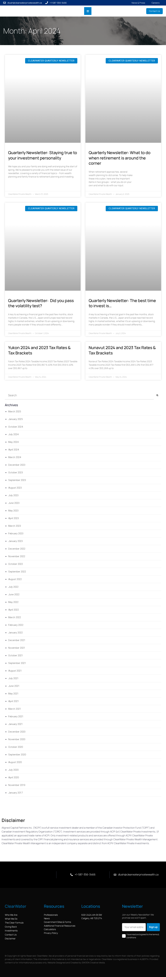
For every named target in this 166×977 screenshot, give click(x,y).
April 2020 (13, 777)
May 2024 (13, 442)
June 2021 (13, 686)
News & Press (138, 2)
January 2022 (15, 632)
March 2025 (14, 411)
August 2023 (15, 488)
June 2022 (13, 594)
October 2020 (15, 747)
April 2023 (13, 518)
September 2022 (17, 571)
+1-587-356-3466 (58, 2)
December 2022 (16, 549)
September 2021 (17, 663)
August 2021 (15, 671)
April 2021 (13, 701)
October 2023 (15, 472)
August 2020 (15, 762)
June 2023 (13, 503)
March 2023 (14, 526)
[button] (87, 11)
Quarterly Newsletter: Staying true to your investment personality (42, 155)
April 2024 (13, 449)
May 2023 (13, 510)
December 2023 (16, 465)
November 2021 (16, 648)
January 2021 (15, 724)
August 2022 (15, 579)
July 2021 (13, 678)
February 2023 (15, 533)
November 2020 (16, 739)
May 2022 (13, 602)
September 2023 (17, 480)
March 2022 (14, 617)
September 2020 (17, 754)
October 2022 (15, 564)
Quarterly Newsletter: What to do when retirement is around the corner (119, 158)
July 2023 (13, 495)
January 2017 (15, 793)
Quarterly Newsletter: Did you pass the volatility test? (41, 303)
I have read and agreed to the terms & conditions (142, 936)
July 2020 (13, 770)
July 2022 (13, 587)
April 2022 (13, 610)
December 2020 (16, 732)
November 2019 (16, 785)
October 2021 (15, 655)
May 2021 (13, 693)
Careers (156, 2)
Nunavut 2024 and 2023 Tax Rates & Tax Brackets (122, 350)
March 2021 (14, 709)
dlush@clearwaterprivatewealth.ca (24, 2)
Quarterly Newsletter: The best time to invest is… (122, 303)
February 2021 (15, 716)
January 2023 (15, 541)
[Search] (157, 395)
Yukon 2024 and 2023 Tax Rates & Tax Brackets (39, 350)
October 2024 (15, 427)
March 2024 (14, 457)
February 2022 (15, 625)
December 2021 (16, 640)
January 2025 (15, 419)
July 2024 (13, 434)
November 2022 (16, 556)
